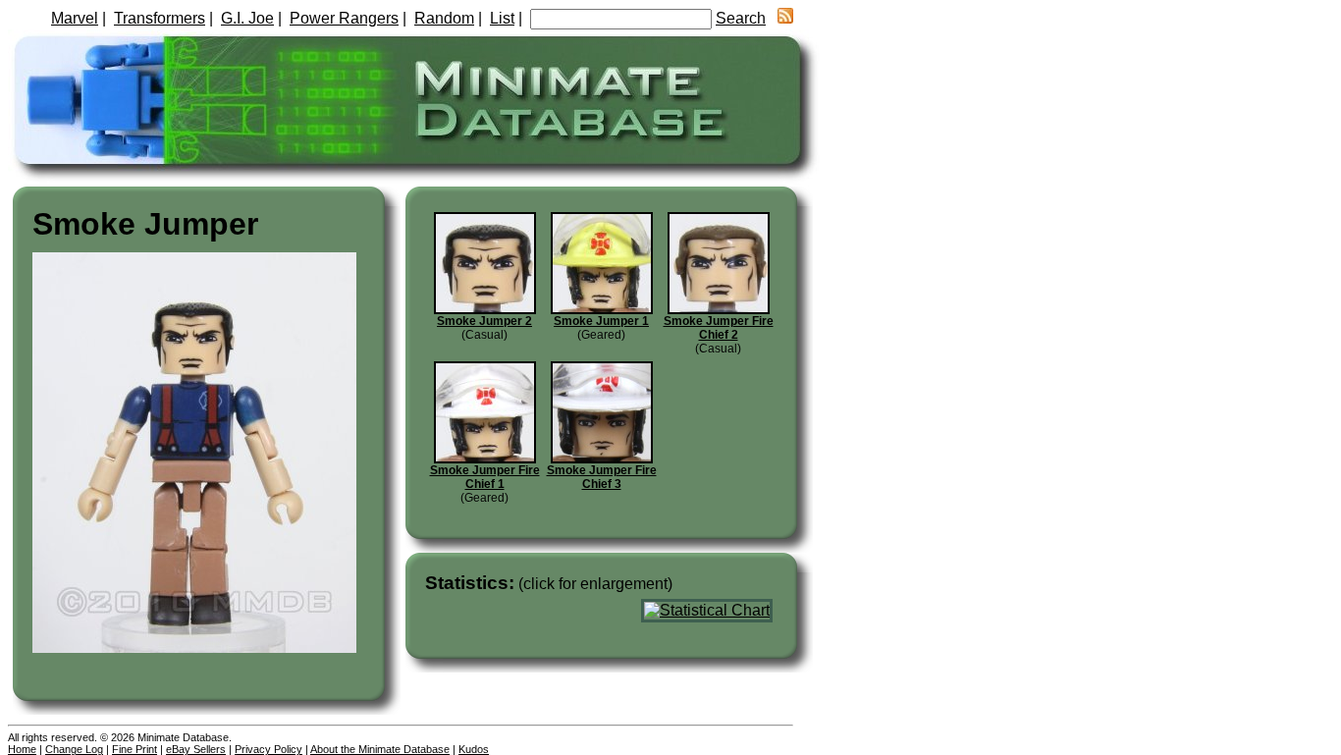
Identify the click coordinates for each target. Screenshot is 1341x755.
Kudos (473, 749)
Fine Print (134, 749)
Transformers (159, 18)
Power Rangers (344, 18)
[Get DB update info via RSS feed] (785, 18)
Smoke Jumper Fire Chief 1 (485, 477)
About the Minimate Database (380, 749)
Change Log (74, 749)
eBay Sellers (196, 749)
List (502, 18)
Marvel (74, 18)
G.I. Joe (247, 18)
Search (741, 18)
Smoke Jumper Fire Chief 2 (719, 328)
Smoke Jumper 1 (601, 321)
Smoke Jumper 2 (484, 321)
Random (444, 18)
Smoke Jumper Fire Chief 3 (602, 477)
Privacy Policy (268, 749)
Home (22, 749)
